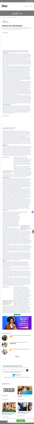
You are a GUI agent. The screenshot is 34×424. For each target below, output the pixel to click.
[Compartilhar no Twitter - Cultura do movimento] (16, 314)
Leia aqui (20, 420)
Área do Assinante (29, 1)
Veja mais (17, 356)
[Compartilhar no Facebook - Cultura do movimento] (18, 314)
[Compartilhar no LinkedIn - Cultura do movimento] (14, 314)
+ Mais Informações (5, 399)
